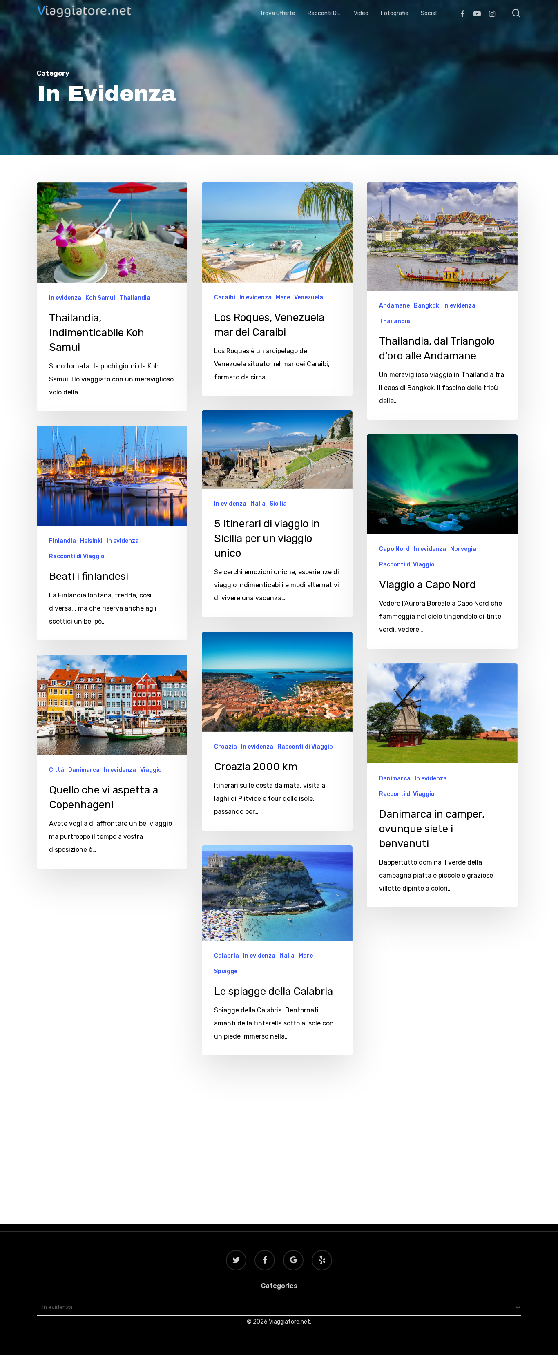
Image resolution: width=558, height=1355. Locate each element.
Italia (258, 503)
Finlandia (62, 540)
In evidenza (65, 297)
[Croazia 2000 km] (277, 731)
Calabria (226, 955)
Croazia (225, 746)
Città (56, 770)
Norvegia (463, 549)
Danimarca (84, 770)
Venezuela (308, 297)
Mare (283, 297)
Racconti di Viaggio (77, 556)
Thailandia (134, 297)
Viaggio (151, 770)
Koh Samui (100, 297)
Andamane (394, 305)
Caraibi (224, 297)
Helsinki (91, 540)
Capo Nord (394, 549)
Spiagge (225, 971)
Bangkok (426, 305)
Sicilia (278, 503)
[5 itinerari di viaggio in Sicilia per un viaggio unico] (277, 513)
